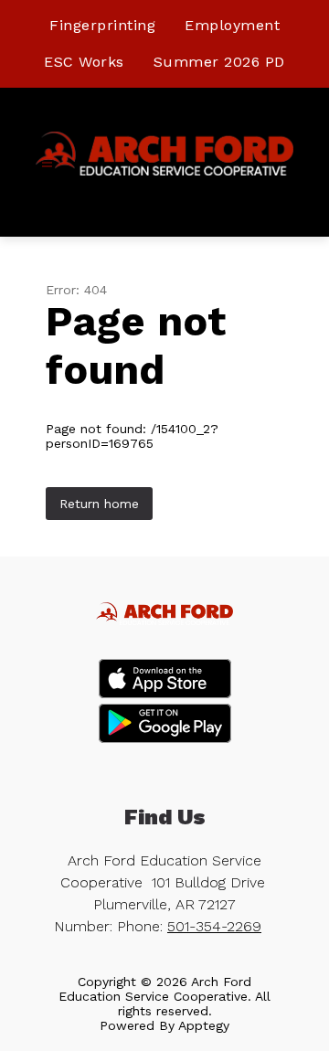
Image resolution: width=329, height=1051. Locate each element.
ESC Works (84, 61)
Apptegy (203, 1025)
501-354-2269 (214, 926)
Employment (232, 25)
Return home (99, 503)
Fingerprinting (102, 25)
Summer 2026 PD (219, 61)
